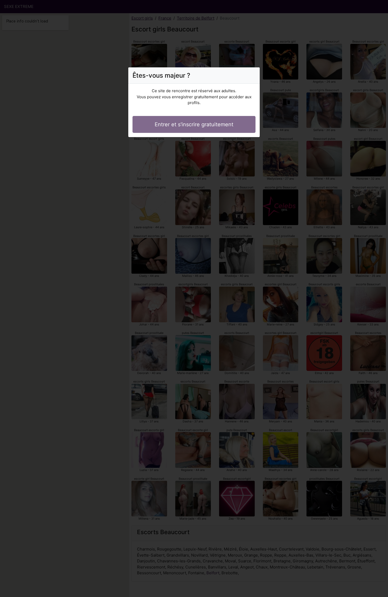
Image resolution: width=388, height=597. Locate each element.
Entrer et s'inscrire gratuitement (194, 124)
